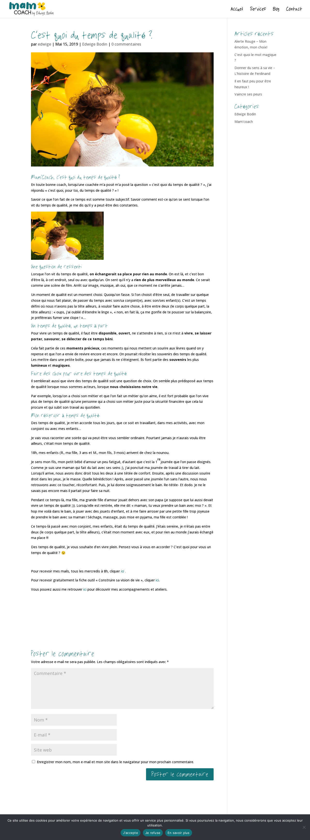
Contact (294, 9)
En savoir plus (179, 833)
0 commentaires (126, 44)
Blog (276, 9)
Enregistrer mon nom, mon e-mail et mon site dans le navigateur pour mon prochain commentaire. (115, 762)
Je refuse (152, 833)
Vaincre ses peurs (248, 94)
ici (157, 580)
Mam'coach (243, 121)
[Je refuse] (304, 827)
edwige (44, 44)
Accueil (237, 9)
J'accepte (130, 833)
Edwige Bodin (94, 44)
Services (258, 9)
